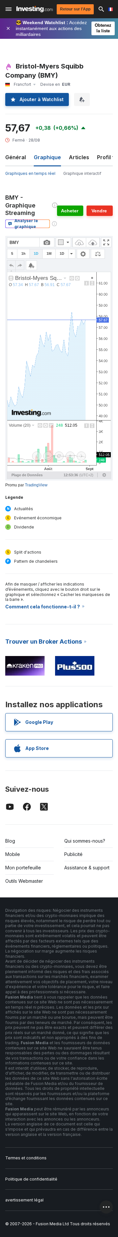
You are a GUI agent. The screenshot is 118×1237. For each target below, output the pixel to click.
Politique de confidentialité (31, 1179)
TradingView (36, 485)
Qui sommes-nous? (84, 841)
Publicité (73, 854)
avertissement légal (24, 1200)
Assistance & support (86, 867)
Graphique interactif (82, 173)
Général (15, 157)
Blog (10, 841)
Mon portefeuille (23, 867)
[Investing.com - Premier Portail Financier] (34, 9)
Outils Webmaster (24, 881)
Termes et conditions (26, 1157)
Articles (79, 157)
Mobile (12, 854)
